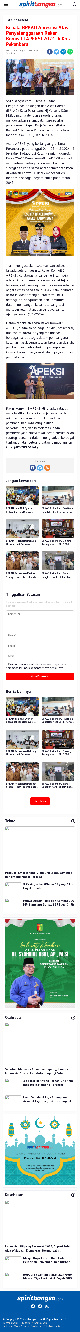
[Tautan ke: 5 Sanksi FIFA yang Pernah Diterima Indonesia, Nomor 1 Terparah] (13, 1085)
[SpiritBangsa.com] (40, 4)
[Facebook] (33, 468)
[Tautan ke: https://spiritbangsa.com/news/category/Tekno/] (73, 821)
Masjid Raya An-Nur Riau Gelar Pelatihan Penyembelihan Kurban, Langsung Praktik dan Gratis (47, 1260)
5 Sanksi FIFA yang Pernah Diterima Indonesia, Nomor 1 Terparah (48, 1082)
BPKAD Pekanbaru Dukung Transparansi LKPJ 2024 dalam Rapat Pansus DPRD (57, 543)
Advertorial (11, 53)
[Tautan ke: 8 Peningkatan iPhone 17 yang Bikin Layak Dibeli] (13, 889)
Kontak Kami (41, 1322)
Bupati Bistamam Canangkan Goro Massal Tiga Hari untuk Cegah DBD (47, 1276)
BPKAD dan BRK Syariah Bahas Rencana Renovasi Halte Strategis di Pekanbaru (19, 510)
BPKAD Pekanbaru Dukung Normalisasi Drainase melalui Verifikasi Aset (21, 543)
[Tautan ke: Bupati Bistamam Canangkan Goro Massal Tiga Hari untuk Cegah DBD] (13, 1279)
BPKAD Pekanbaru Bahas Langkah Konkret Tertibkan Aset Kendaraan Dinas (57, 575)
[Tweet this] (56, 52)
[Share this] (50, 52)
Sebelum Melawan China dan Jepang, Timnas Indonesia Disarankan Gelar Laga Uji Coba (36, 1071)
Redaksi (26, 1322)
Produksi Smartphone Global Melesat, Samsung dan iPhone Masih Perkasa (38, 875)
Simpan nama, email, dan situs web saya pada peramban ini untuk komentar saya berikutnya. (36, 666)
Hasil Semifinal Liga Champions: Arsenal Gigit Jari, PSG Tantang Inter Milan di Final (48, 1099)
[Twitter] (40, 468)
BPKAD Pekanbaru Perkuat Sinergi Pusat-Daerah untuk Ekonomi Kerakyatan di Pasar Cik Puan (22, 575)
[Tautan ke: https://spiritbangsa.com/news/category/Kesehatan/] (73, 1195)
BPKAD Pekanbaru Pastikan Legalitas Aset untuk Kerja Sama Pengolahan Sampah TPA (57, 510)
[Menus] (6, 4)
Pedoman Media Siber (15, 1326)
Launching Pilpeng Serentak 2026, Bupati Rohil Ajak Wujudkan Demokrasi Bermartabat (37, 1248)
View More (40, 801)
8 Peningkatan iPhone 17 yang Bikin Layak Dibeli (48, 886)
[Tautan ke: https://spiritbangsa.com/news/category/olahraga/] (73, 1017)
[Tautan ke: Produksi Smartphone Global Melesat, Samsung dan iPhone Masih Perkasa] (40, 847)
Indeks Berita (53, 1326)
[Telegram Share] (63, 52)
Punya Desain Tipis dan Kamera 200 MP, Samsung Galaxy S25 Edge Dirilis (49, 902)
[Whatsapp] (70, 52)
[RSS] (47, 468)
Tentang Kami (10, 1322)
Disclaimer (36, 1326)
